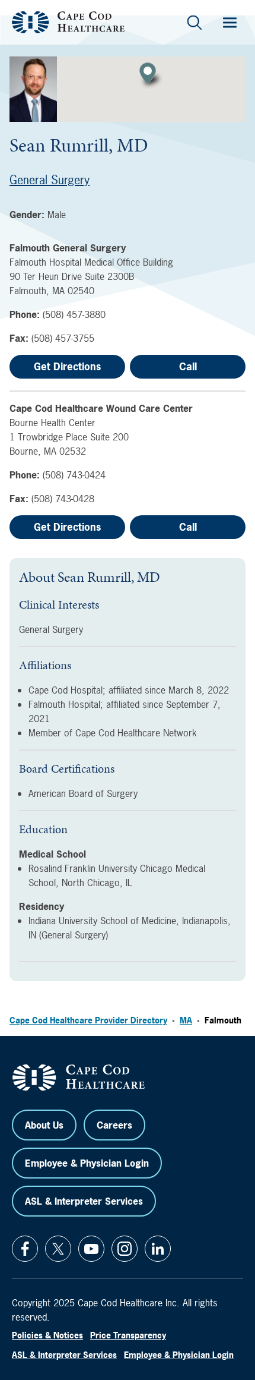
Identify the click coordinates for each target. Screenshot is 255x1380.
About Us (44, 1125)
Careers (114, 1125)
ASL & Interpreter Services (84, 1201)
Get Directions (67, 366)
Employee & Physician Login (87, 1163)
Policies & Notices (47, 1335)
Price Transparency (128, 1335)
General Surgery (49, 180)
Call (188, 366)
